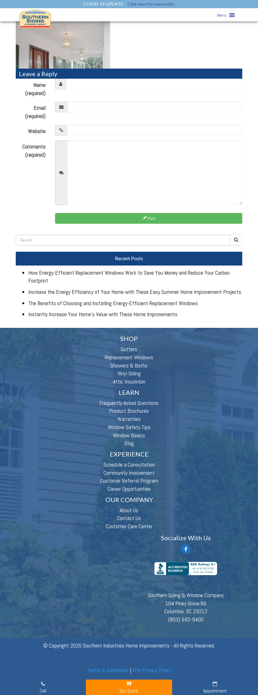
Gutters (129, 349)
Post (151, 218)
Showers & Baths (129, 365)
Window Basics (129, 435)
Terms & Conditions (108, 670)
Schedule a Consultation (129, 464)
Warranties (129, 419)
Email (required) (35, 112)
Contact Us (129, 518)
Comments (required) (34, 150)
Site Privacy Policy (151, 670)
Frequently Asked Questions (129, 402)
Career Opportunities (129, 488)
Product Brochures (129, 410)
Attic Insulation (129, 381)
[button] (222, 15)
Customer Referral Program (129, 480)
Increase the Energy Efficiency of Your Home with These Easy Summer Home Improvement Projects (134, 291)
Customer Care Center (129, 526)
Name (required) (35, 89)
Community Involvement (129, 472)
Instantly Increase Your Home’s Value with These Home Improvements (102, 314)
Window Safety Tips (129, 427)
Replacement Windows (129, 357)
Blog (129, 443)
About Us (129, 510)
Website (37, 131)
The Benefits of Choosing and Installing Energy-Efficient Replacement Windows (113, 303)
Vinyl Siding (129, 373)
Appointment (215, 691)
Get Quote (129, 691)
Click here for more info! (151, 4)
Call (43, 691)
